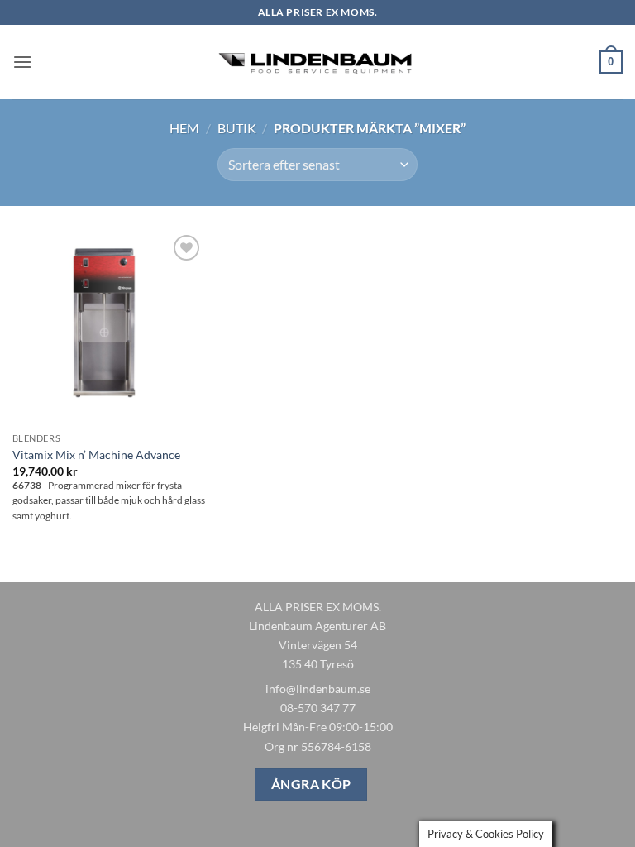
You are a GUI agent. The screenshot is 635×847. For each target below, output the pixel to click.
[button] (22, 61)
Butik (236, 128)
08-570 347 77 (318, 708)
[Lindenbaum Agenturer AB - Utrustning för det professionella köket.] (317, 62)
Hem (184, 128)
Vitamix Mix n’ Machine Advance (96, 454)
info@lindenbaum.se (317, 689)
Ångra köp (311, 784)
